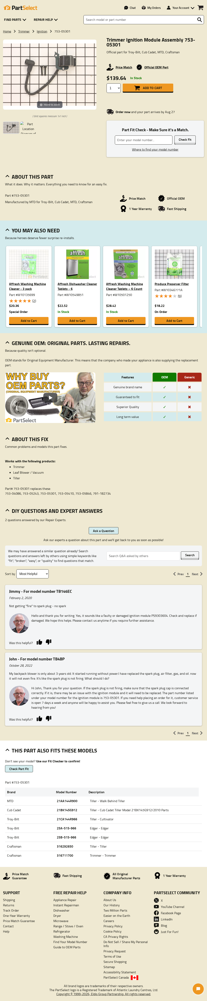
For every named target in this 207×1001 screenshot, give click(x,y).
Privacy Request (115, 951)
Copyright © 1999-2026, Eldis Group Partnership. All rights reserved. (103, 994)
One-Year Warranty (16, 915)
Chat (133, 7)
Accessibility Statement (120, 972)
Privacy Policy (113, 926)
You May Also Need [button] (36, 230)
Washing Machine (65, 936)
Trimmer (24, 31)
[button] (16, 19)
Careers (109, 921)
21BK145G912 (67, 810)
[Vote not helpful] (48, 641)
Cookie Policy (112, 931)
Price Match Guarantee (19, 921)
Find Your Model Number (70, 942)
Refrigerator (61, 931)
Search (190, 555)
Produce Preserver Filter (172, 283)
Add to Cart (152, 87)
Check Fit (185, 139)
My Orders (154, 7)
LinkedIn (167, 919)
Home (7, 31)
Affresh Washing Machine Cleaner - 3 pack (27, 286)
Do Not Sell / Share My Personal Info (126, 944)
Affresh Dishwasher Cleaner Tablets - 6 (77, 286)
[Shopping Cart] (200, 8)
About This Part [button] (32, 176)
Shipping (9, 900)
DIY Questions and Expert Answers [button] (57, 511)
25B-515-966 (66, 837)
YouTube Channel (172, 906)
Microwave (60, 921)
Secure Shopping (115, 961)
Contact (8, 926)
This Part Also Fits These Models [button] (54, 750)
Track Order (11, 910)
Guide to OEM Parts (66, 947)
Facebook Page (171, 913)
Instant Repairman (66, 905)
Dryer (57, 915)
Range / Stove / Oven (68, 926)
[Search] (199, 20)
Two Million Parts (115, 910)
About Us (110, 900)
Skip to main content (103, 35)
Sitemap (109, 967)
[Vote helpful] (39, 641)
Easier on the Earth (117, 915)
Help (6, 931)
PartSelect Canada (116, 977)
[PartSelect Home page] (20, 7)
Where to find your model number (155, 149)
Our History (112, 905)
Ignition (42, 31)
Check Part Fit (19, 768)
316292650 (65, 846)
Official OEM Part (156, 67)
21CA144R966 (67, 819)
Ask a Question (103, 530)
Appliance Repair (64, 900)
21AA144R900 (67, 800)
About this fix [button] (30, 439)
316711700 (65, 855)
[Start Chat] (198, 989)
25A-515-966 (66, 828)
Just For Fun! (169, 932)
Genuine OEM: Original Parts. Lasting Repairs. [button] (71, 343)
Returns (8, 905)
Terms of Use (112, 956)
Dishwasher (61, 910)
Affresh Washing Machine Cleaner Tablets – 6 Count (124, 286)
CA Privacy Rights (116, 936)
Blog (164, 925)
